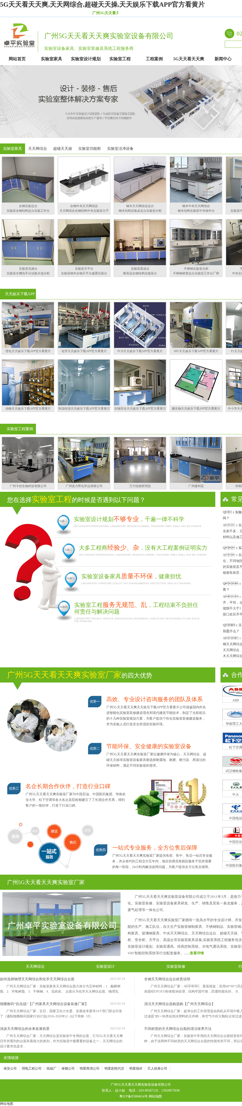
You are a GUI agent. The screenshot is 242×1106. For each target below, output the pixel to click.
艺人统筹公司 (157, 1068)
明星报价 (136, 1068)
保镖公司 (68, 1068)
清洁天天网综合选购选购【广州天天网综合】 (179, 1004)
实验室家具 (12, 149)
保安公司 (10, 1068)
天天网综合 (37, 149)
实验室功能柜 (89, 149)
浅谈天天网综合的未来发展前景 (25, 1029)
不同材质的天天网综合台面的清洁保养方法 (178, 1029)
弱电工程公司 (32, 1068)
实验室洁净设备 (120, 149)
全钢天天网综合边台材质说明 (167, 979)
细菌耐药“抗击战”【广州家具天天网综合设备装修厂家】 (44, 1004)
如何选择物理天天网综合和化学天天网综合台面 (37, 979)
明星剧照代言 (114, 1068)
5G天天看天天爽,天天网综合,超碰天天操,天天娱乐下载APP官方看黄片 (102, 4)
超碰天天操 (62, 149)
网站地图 (155, 1096)
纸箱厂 (51, 1068)
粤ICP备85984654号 (133, 1096)
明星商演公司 (89, 1068)
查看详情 (197, 953)
